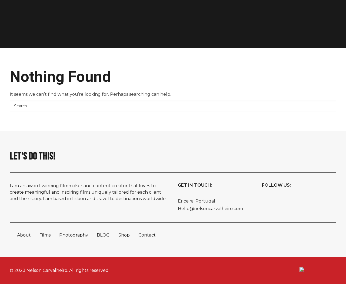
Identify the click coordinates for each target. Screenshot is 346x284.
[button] (329, 105)
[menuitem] (29, 14)
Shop (287, 13)
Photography (87, 13)
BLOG (103, 235)
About (29, 13)
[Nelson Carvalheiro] (179, 14)
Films (52, 13)
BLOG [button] (260, 13)
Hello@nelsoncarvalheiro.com (210, 208)
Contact (314, 13)
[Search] (173, 106)
